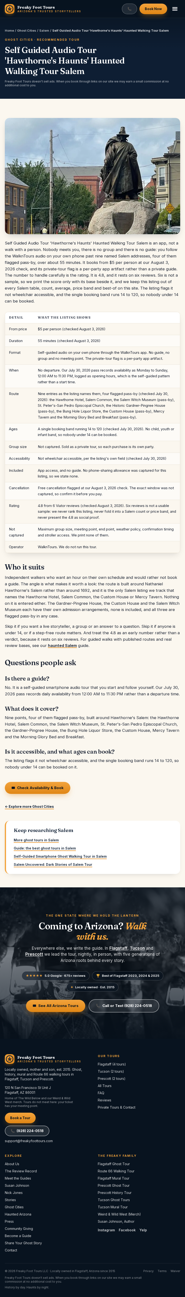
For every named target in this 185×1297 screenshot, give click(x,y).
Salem (44, 30)
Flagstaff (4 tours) (112, 1064)
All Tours (105, 1086)
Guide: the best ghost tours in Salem (45, 848)
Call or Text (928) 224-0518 (124, 1005)
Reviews (104, 1100)
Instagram (106, 1230)
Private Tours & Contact (116, 1107)
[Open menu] (175, 9)
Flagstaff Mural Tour (113, 1178)
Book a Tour (20, 1118)
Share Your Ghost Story (23, 1243)
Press (9, 1221)
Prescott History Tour (115, 1193)
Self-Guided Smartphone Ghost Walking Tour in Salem (60, 856)
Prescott (34, 954)
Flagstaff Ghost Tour (114, 1164)
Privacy (148, 1271)
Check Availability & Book (38, 787)
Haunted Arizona (18, 1214)
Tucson (137, 948)
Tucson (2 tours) (111, 1071)
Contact (11, 1250)
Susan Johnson (17, 1185)
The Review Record (21, 1171)
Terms (162, 1271)
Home (9, 30)
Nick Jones (14, 1193)
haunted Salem (62, 645)
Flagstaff (118, 948)
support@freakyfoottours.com (29, 1141)
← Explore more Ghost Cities (29, 806)
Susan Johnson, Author (116, 1221)
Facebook (127, 1230)
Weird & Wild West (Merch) (119, 1214)
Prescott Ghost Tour (114, 1185)
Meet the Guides (18, 1178)
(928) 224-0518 (27, 1131)
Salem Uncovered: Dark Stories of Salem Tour (53, 864)
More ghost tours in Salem (36, 840)
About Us (12, 1164)
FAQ (101, 1093)
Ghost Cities (26, 30)
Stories (10, 1200)
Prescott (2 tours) (112, 1078)
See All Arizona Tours (56, 1005)
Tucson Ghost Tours (114, 1200)
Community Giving (19, 1229)
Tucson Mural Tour (113, 1207)
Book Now (153, 9)
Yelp (143, 1230)
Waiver (175, 1271)
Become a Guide (18, 1236)
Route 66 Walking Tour (116, 1171)
